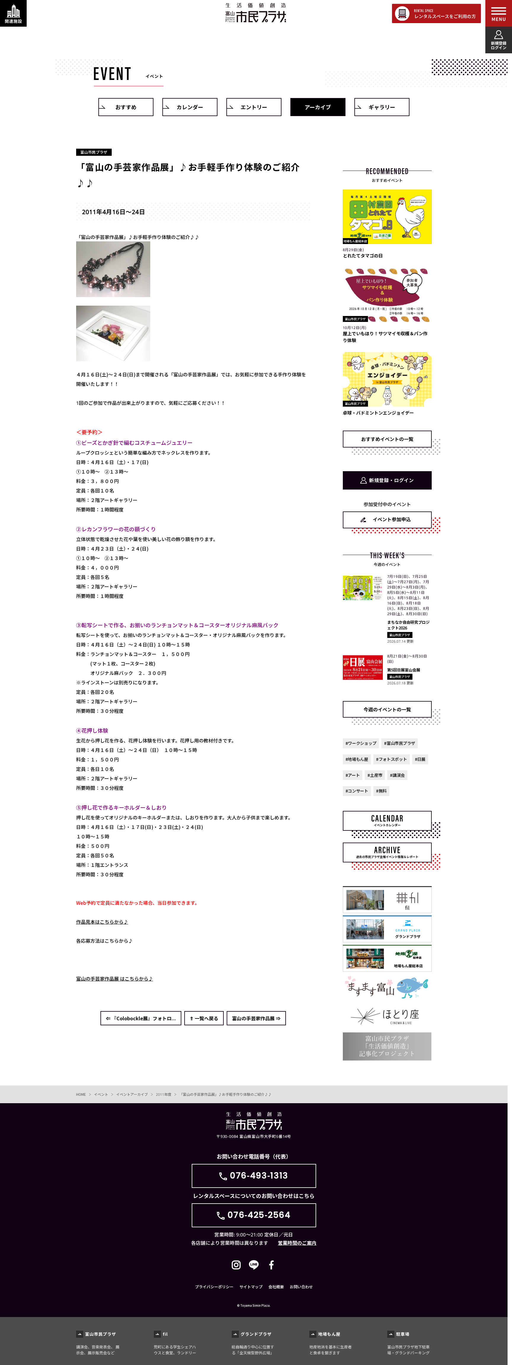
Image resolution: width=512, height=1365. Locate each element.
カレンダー (190, 107)
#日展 (420, 759)
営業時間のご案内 (297, 1242)
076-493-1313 (259, 1175)
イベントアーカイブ (132, 1094)
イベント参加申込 (392, 519)
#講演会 (397, 775)
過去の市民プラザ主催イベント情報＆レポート (387, 856)
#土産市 (374, 775)
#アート (352, 775)
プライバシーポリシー (214, 1286)
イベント (101, 1094)
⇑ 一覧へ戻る (204, 1018)
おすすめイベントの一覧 (387, 438)
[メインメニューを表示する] (498, 13)
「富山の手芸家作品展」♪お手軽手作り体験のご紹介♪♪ (225, 1094)
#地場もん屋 (356, 759)
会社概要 (276, 1286)
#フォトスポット (391, 759)
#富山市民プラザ (399, 743)
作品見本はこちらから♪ (102, 921)
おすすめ (126, 107)
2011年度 (163, 1094)
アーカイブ (318, 107)
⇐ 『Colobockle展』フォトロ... (141, 1018)
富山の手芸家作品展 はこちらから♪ (114, 978)
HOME (81, 1094)
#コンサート (356, 791)
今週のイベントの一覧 (387, 709)
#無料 (381, 791)
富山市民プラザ (255, 12)
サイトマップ (251, 1286)
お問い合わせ (301, 1286)
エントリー (254, 107)
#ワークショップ (361, 743)
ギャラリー (382, 107)
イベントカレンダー (387, 825)
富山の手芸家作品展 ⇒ (256, 1018)
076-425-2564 (259, 1215)
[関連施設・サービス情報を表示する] (13, 13)
